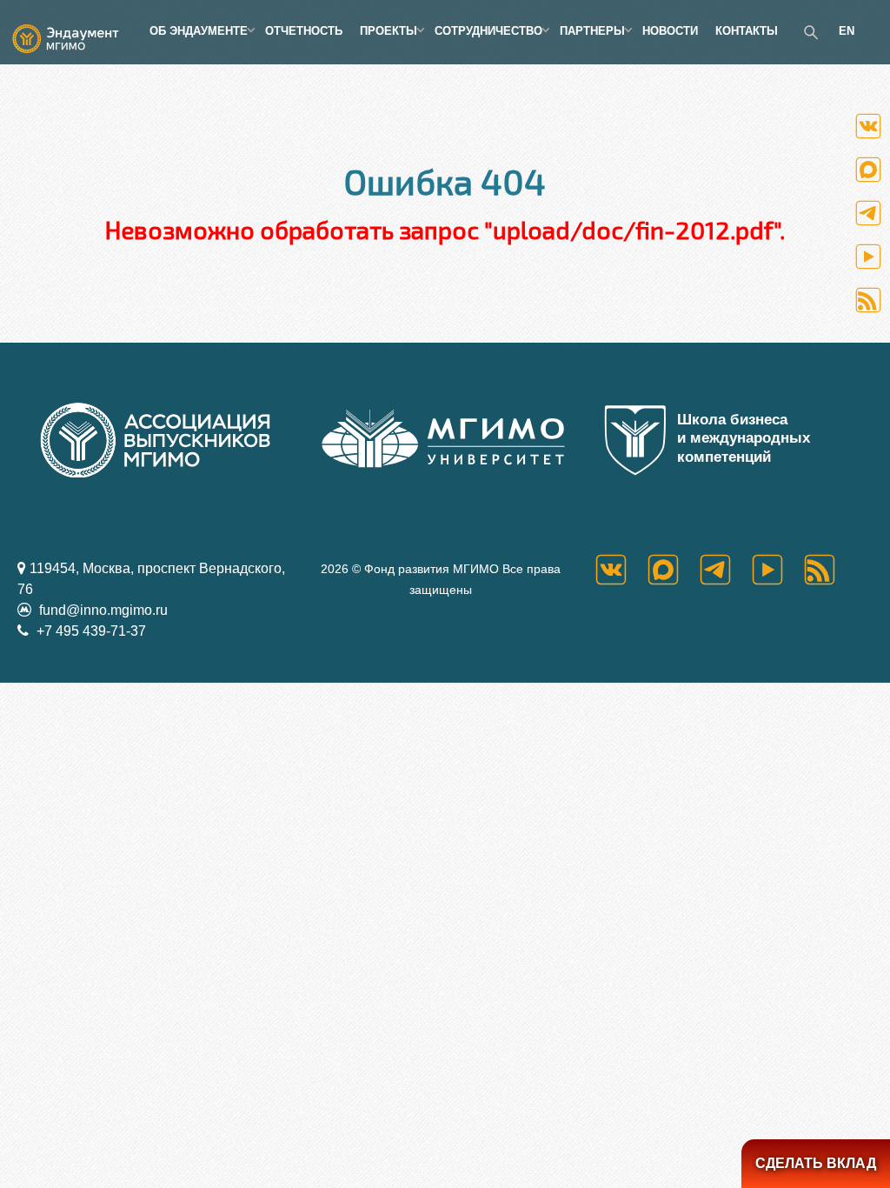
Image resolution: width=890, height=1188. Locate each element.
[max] (674, 569)
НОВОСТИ (670, 30)
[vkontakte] (621, 569)
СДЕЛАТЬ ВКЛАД (815, 1163)
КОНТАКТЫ (746, 30)
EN (846, 30)
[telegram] (726, 569)
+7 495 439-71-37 (89, 631)
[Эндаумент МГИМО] (74, 30)
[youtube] (778, 569)
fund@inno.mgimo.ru (102, 610)
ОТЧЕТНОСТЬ (303, 30)
